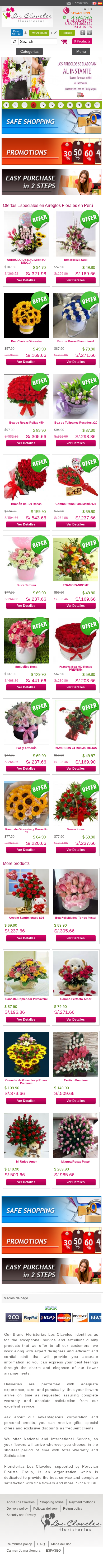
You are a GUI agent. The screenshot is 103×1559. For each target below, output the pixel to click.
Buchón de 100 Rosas (26, 503)
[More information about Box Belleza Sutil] (75, 255)
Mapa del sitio (61, 1544)
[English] (94, 3)
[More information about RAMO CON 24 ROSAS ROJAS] (75, 743)
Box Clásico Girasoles (26, 341)
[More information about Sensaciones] (75, 824)
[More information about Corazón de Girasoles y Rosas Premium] (26, 1075)
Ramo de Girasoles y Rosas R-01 (26, 831)
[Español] (100, 3)
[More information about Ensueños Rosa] (26, 662)
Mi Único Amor (26, 1161)
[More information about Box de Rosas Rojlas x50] (26, 418)
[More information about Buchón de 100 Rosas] (26, 499)
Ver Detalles (26, 280)
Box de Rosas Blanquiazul (75, 341)
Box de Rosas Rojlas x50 (26, 422)
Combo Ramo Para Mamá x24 (75, 503)
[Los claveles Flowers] (27, 25)
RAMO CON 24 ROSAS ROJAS (76, 748)
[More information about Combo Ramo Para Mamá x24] (75, 499)
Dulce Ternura (26, 585)
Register (67, 32)
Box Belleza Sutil (75, 259)
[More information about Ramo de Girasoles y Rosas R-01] (26, 824)
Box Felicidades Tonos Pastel (75, 917)
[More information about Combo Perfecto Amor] (75, 994)
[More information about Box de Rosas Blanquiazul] (75, 336)
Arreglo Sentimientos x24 (26, 917)
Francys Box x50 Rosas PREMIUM (75, 668)
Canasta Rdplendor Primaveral (26, 999)
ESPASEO (53, 1550)
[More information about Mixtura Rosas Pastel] (75, 1157)
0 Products (82, 41)
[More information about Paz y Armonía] (26, 743)
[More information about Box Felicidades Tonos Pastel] (75, 913)
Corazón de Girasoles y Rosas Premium (26, 1082)
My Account (39, 32)
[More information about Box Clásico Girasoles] (26, 336)
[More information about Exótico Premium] (75, 1075)
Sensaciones (76, 829)
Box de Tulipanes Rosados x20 (75, 422)
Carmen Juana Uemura (23, 1550)
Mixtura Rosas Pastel (75, 1161)
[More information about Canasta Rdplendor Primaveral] (26, 994)
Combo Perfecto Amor (75, 999)
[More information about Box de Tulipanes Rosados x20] (75, 418)
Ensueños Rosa (26, 666)
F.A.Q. (41, 1544)
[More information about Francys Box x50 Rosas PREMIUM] (75, 662)
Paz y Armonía (26, 748)
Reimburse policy (19, 1544)
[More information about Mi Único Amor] (26, 1157)
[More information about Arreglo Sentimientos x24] (26, 913)
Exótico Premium (76, 1080)
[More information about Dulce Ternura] (26, 580)
